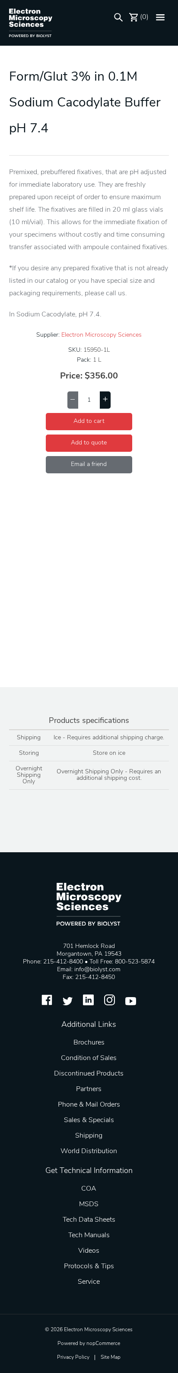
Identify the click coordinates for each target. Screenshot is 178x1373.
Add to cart (89, 421)
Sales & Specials (89, 1120)
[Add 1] (105, 400)
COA (88, 1188)
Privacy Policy (73, 1357)
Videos (88, 1251)
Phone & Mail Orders (89, 1104)
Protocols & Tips (89, 1266)
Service (89, 1282)
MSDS (89, 1204)
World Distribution (88, 1151)
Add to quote (89, 443)
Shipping (88, 1135)
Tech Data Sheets (89, 1220)
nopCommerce (103, 1343)
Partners (89, 1089)
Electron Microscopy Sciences (101, 335)
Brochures (89, 1042)
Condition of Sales (89, 1058)
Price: (71, 376)
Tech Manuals (89, 1235)
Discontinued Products (89, 1073)
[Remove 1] (72, 400)
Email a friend (89, 464)
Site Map (111, 1357)
